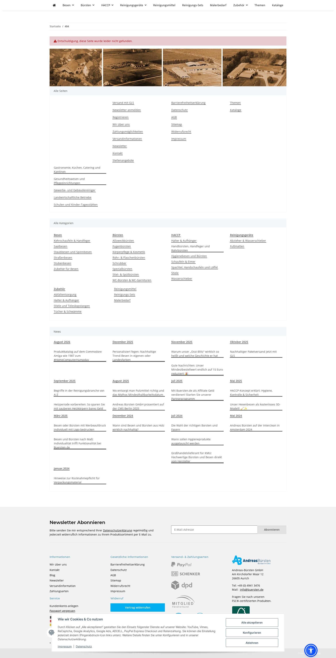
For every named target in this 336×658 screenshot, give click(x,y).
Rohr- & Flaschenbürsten (129, 257)
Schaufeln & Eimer (183, 261)
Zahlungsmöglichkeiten (128, 131)
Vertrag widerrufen (137, 607)
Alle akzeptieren (252, 622)
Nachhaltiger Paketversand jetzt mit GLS (253, 354)
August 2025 (121, 381)
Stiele (174, 273)
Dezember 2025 (123, 342)
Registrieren (121, 117)
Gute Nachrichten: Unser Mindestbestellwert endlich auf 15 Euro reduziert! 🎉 (197, 369)
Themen (260, 5)
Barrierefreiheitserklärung (188, 103)
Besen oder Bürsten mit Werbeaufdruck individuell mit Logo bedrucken (80, 427)
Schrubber (119, 263)
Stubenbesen (62, 263)
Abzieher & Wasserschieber (248, 240)
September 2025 (64, 381)
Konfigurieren (252, 632)
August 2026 (62, 342)
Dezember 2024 (123, 416)
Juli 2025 (176, 381)
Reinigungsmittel (125, 289)
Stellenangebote (123, 160)
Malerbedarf (122, 300)
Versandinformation (63, 586)
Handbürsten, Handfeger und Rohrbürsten (190, 248)
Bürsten (118, 235)
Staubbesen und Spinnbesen (73, 252)
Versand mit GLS (123, 103)
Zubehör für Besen (66, 269)
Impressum (65, 646)
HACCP (175, 235)
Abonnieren (272, 529)
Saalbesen (60, 246)
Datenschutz (84, 646)
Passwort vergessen (62, 611)
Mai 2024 (236, 416)
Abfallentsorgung (65, 294)
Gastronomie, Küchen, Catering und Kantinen (77, 170)
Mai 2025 (236, 381)
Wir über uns (121, 124)
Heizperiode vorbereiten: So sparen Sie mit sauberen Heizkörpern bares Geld (79, 406)
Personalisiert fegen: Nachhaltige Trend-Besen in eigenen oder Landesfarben (134, 356)
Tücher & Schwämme (67, 311)
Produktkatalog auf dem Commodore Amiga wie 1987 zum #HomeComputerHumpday (78, 356)
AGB (174, 117)
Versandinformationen (127, 139)
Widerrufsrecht (181, 131)
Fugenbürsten (122, 246)
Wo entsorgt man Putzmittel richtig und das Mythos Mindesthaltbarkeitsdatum (138, 392)
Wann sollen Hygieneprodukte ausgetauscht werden (191, 441)
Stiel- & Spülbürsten (126, 274)
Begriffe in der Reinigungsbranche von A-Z (79, 392)
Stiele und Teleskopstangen (72, 306)
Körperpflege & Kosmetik (129, 252)
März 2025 (60, 416)
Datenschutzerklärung (117, 530)
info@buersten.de (251, 589)
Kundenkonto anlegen (64, 606)
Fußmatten (237, 246)
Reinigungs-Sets (124, 294)
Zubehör (59, 289)
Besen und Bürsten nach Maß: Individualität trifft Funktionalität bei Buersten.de (77, 443)
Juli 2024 (176, 416)
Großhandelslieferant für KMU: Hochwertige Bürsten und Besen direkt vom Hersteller (196, 457)
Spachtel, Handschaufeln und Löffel (194, 267)
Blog (52, 575)
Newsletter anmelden (127, 110)
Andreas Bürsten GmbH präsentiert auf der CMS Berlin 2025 (138, 406)
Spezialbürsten (122, 269)
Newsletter (120, 146)
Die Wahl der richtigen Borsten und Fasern (194, 427)
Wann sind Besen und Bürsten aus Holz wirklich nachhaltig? (138, 427)
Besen (58, 235)
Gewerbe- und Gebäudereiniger (74, 190)
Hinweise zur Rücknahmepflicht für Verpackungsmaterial (77, 480)
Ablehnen (252, 642)
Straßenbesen (63, 257)
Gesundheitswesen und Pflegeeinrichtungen (69, 181)
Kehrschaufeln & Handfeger (72, 240)
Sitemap (176, 124)
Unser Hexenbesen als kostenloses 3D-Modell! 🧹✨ (255, 406)
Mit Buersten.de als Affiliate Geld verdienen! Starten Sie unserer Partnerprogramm (192, 395)
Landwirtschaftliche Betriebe (72, 197)
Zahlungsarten (59, 591)
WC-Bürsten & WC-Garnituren (132, 280)
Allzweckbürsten (123, 240)
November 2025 (181, 342)
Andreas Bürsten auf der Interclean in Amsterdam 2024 (255, 427)
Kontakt (117, 153)
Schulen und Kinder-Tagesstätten (76, 204)
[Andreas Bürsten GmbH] (54, 5)
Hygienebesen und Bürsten (189, 256)
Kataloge (277, 5)
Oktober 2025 (239, 342)
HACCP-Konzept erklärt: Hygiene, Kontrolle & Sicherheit (251, 392)
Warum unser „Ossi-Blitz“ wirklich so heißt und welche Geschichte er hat (195, 354)
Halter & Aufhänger (184, 240)
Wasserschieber (181, 278)
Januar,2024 (61, 468)
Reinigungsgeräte (241, 235)
